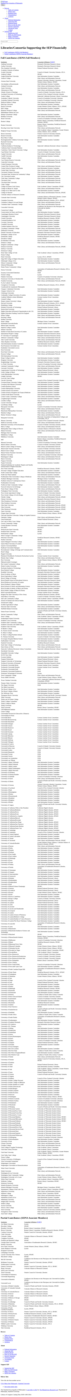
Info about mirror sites (10, 1386)
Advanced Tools (13, 28)
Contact (10, 30)
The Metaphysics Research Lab (48, 1390)
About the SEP (12, 21)
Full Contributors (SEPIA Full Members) (16, 52)
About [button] (6, 18)
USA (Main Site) (15, 1383)
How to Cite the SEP (14, 25)
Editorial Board (12, 23)
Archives (10, 16)
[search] (1, 43)
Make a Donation (13, 36)
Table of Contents (13, 10)
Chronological (12, 15)
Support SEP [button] (8, 31)
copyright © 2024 (32, 1390)
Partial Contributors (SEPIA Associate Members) (18, 54)
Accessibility (8, 1359)
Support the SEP (13, 33)
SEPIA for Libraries (14, 38)
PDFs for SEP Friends (14, 35)
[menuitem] (39, 10)
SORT (52, 62)
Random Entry (12, 13)
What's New (11, 11)
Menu (2, 5)
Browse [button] (6, 8)
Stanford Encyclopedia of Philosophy (12, 3)
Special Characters (13, 26)
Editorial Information (14, 20)
